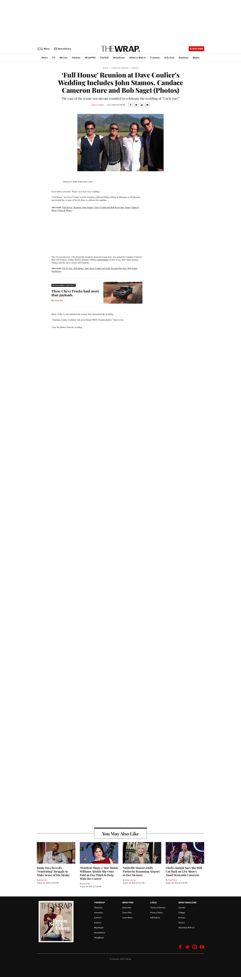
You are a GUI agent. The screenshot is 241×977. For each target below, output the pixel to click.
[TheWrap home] (120, 49)
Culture (135, 68)
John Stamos (103, 259)
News (45, 57)
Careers (97, 922)
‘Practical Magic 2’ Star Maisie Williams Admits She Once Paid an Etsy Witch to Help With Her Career (99, 873)
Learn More (127, 917)
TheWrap (99, 902)
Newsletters (64, 48)
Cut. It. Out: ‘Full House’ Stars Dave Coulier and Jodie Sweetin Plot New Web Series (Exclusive (94, 270)
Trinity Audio (77, 182)
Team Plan (127, 912)
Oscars (181, 922)
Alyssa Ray (43, 880)
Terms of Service (157, 907)
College (181, 912)
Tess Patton (172, 880)
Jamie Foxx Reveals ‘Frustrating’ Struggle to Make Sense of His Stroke (53, 871)
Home (105, 68)
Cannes (181, 907)
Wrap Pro (128, 902)
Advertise (98, 912)
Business (183, 57)
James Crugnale (97, 105)
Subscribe (196, 48)
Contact (97, 917)
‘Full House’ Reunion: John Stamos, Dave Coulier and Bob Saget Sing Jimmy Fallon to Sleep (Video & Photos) (95, 209)
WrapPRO (90, 57)
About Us (98, 907)
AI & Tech (169, 57)
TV (53, 57)
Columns (155, 57)
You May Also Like (120, 834)
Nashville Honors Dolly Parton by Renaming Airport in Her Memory (141, 871)
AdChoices (155, 917)
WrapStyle (119, 57)
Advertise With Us (186, 927)
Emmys (181, 917)
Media (196, 57)
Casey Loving (130, 880)
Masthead (98, 927)
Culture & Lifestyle (120, 68)
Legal (153, 902)
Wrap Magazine (187, 902)
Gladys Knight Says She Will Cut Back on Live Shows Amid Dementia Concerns (184, 871)
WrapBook (99, 937)
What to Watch (137, 57)
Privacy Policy (156, 912)
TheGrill (104, 57)
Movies (64, 57)
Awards (76, 57)
